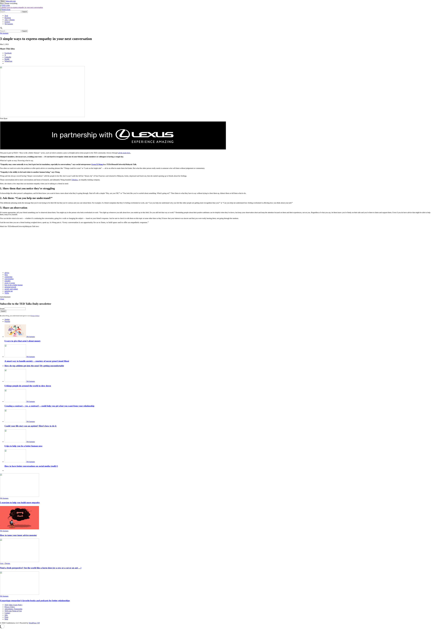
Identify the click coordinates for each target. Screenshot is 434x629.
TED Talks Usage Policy (13, 605)
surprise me (9, 291)
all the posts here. (124, 153)
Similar (7, 319)
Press (6, 617)
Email (2, 309)
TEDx (7, 293)
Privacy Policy (34, 316)
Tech (6, 16)
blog (6, 275)
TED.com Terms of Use (13, 611)
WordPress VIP (34, 623)
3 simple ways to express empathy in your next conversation (21, 7)
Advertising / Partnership (13, 609)
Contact (7, 613)
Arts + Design (10, 20)
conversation (9, 279)
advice (7, 273)
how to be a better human (14, 285)
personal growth (10, 287)
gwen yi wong (10, 283)
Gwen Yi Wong (97, 164)
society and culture (11, 289)
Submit (3, 311)
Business (8, 18)
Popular (7, 321)
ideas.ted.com (11, 1)
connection (8, 277)
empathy (8, 281)
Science (7, 22)
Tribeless (74, 180)
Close (2, 299)
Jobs (6, 615)
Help (6, 619)
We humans (9, 24)
